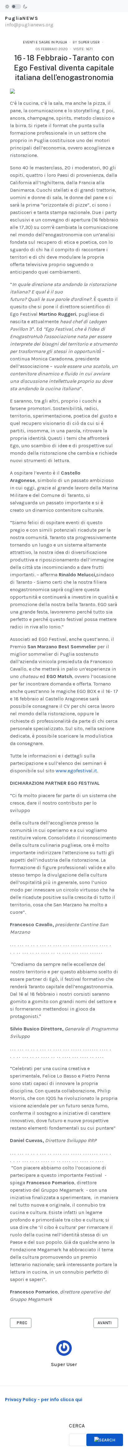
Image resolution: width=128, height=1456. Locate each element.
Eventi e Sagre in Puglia (45, 42)
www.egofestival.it (76, 771)
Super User (64, 1364)
